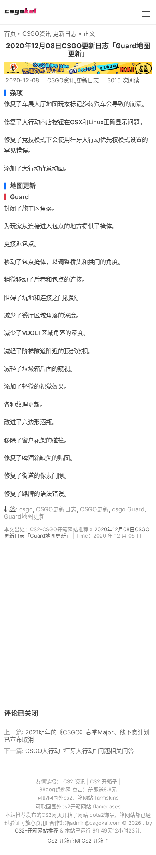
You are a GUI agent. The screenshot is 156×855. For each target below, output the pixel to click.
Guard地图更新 (24, 516)
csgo (26, 509)
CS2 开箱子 (103, 781)
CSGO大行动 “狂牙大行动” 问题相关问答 (79, 751)
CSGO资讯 (36, 33)
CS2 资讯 (74, 781)
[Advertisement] (78, 623)
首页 (10, 33)
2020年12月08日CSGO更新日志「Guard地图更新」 (78, 50)
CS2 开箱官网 (64, 840)
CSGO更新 (94, 509)
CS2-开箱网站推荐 (36, 830)
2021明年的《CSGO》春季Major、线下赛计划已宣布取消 (77, 736)
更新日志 (65, 33)
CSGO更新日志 (56, 509)
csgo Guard (128, 509)
